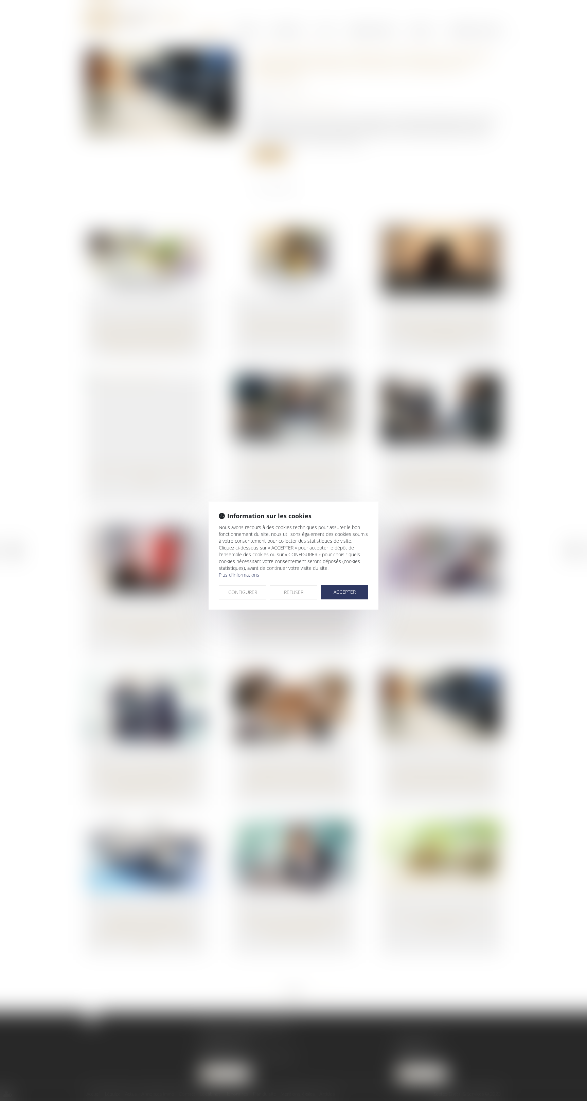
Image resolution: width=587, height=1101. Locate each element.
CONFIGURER (242, 592)
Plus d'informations (239, 575)
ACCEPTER (345, 592)
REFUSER (293, 592)
